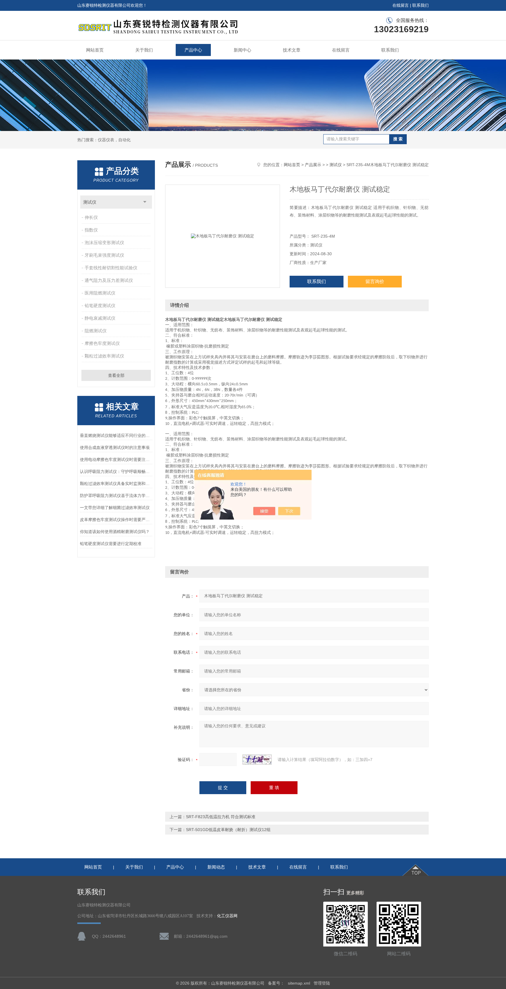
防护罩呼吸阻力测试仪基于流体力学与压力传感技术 (116, 495)
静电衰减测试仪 (100, 318)
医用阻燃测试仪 (100, 292)
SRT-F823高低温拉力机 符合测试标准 (220, 816)
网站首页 (95, 49)
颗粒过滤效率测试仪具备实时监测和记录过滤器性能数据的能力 (116, 483)
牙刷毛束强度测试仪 (104, 255)
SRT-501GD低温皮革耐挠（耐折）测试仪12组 (228, 829)
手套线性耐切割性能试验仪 (111, 267)
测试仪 (89, 202)
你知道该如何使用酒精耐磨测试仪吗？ (115, 531)
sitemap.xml (299, 983)
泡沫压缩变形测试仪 (104, 242)
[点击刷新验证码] (257, 760)
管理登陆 (322, 983)
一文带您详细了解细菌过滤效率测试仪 (115, 507)
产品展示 (313, 164)
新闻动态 (216, 866)
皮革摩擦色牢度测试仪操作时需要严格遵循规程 (116, 519)
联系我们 (420, 5)
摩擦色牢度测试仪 (102, 343)
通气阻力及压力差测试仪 (109, 280)
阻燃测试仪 (96, 330)
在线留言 (400, 5)
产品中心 (193, 49)
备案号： (276, 983)
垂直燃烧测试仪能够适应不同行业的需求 (116, 435)
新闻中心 (242, 49)
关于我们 (144, 49)
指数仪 (91, 229)
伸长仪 (91, 217)
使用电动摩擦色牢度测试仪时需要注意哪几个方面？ (116, 459)
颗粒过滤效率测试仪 (104, 355)
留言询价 (374, 281)
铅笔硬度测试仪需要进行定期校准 (110, 543)
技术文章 (291, 49)
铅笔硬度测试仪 (100, 305)
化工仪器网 (227, 916)
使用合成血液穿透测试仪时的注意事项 (115, 447)
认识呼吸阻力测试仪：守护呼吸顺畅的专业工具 (116, 471)
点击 (145, 202)
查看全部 (116, 375)
